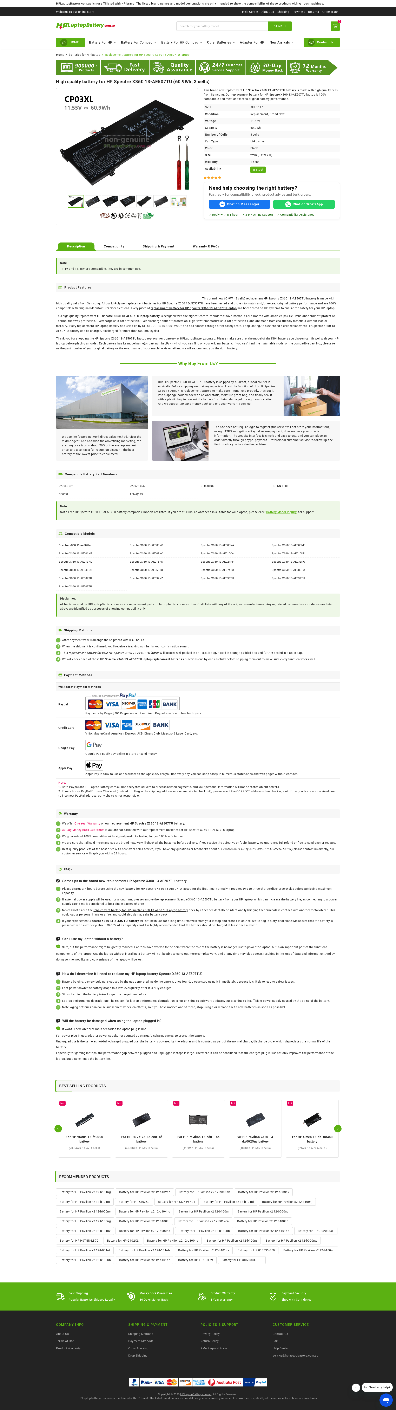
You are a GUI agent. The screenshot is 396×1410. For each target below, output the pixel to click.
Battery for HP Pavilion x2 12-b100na (262, 1221)
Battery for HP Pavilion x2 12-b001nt (85, 1250)
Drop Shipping (138, 1355)
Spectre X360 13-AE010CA (217, 553)
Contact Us (280, 1333)
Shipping (283, 11)
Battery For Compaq (137, 42)
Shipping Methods (140, 1333)
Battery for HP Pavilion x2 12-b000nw (291, 1240)
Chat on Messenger (243, 204)
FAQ (275, 1341)
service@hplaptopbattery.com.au (295, 1355)
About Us (268, 11)
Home (60, 54)
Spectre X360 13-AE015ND (146, 561)
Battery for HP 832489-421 (176, 1201)
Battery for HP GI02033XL (316, 1231)
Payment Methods (140, 1341)
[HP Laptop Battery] (114, 26)
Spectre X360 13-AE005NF (288, 545)
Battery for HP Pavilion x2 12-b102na (144, 1192)
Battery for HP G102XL (123, 1240)
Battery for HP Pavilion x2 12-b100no (309, 1250)
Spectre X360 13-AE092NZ (146, 578)
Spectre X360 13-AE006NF (75, 553)
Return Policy (209, 1341)
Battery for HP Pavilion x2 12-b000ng (263, 1211)
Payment (299, 11)
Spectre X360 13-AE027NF (217, 561)
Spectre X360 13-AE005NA (217, 545)
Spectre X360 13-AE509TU (75, 586)
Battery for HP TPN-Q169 (195, 1260)
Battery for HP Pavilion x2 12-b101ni (229, 1201)
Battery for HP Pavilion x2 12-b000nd (144, 1231)
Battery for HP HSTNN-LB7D (79, 1240)
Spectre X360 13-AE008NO (146, 553)
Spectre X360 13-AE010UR (288, 553)
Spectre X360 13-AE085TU (288, 569)
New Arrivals (280, 42)
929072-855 (137, 485)
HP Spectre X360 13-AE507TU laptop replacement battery (135, 338)
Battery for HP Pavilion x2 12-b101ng (85, 1192)
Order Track (330, 11)
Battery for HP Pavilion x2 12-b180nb (85, 1260)
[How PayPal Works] (255, 1382)
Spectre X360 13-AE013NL (75, 561)
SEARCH (279, 26)
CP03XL (64, 494)
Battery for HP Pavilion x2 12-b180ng (85, 1221)
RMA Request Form (213, 1348)
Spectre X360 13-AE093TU (217, 578)
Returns (313, 11)
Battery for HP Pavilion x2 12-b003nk (263, 1192)
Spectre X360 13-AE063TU (146, 569)
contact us (310, 849)
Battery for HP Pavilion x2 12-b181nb (144, 1250)
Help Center (250, 11)
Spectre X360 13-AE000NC (146, 545)
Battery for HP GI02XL (134, 1201)
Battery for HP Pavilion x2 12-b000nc (85, 1211)
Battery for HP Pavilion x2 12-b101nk (203, 1250)
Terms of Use (65, 1341)
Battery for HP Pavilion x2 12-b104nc (144, 1211)
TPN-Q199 (136, 494)
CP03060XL (208, 485)
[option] (127, 142)
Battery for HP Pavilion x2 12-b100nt (231, 1240)
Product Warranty (68, 1348)
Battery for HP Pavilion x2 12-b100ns (172, 1240)
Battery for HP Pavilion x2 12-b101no (263, 1231)
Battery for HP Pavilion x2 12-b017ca (203, 1221)
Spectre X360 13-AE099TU (288, 578)
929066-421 (66, 485)
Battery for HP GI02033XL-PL (242, 1260)
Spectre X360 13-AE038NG (288, 561)
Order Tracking (138, 1348)
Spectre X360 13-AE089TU (75, 578)
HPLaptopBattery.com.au (195, 1394)
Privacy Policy (210, 1333)
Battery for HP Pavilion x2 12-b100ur (203, 1211)
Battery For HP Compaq (179, 42)
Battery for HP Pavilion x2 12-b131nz (85, 1231)
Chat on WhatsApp (308, 204)
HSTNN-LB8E (280, 485)
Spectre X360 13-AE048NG (75, 569)
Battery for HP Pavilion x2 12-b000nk (204, 1192)
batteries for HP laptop (84, 54)
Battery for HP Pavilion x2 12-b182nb (204, 1231)
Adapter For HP (252, 42)
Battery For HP (100, 42)
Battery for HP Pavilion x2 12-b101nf (144, 1260)
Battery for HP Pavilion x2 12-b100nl (144, 1221)
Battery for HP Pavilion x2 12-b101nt (85, 1201)
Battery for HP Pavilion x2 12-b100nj (287, 1201)
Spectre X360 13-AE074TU (217, 569)
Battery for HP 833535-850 (256, 1250)
